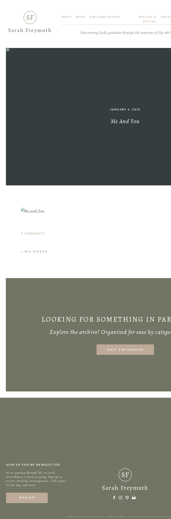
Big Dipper (36, 251)
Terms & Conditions (116, 517)
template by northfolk (139, 517)
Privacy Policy (97, 517)
